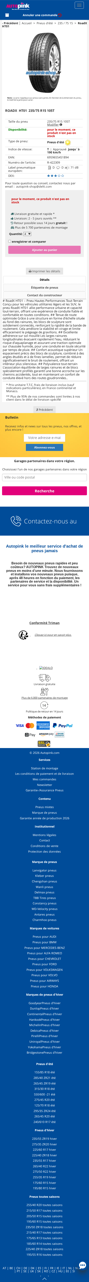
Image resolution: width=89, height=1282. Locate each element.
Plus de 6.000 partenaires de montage (45, 698)
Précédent (11, 23)
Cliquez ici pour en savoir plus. (53, 635)
